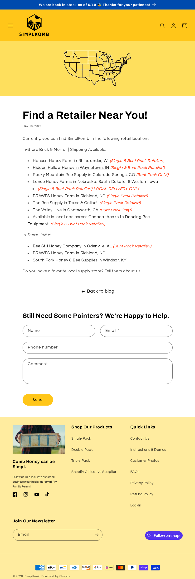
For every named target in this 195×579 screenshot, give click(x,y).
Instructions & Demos (148, 449)
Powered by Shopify (55, 576)
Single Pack (81, 438)
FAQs (135, 472)
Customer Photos (144, 460)
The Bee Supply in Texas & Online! (65, 203)
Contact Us (139, 438)
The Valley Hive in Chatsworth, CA (65, 210)
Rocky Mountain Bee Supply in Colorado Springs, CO (84, 175)
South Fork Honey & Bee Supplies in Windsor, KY (80, 260)
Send (38, 400)
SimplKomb (32, 576)
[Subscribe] (96, 535)
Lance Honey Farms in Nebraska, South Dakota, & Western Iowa (95, 182)
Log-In (135, 505)
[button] (10, 25)
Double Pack (82, 449)
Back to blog (100, 291)
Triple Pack (80, 460)
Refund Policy (141, 494)
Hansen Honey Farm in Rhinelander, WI (71, 161)
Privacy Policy (142, 483)
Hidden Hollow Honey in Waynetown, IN (71, 168)
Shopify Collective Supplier (93, 472)
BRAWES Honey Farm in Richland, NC (69, 196)
